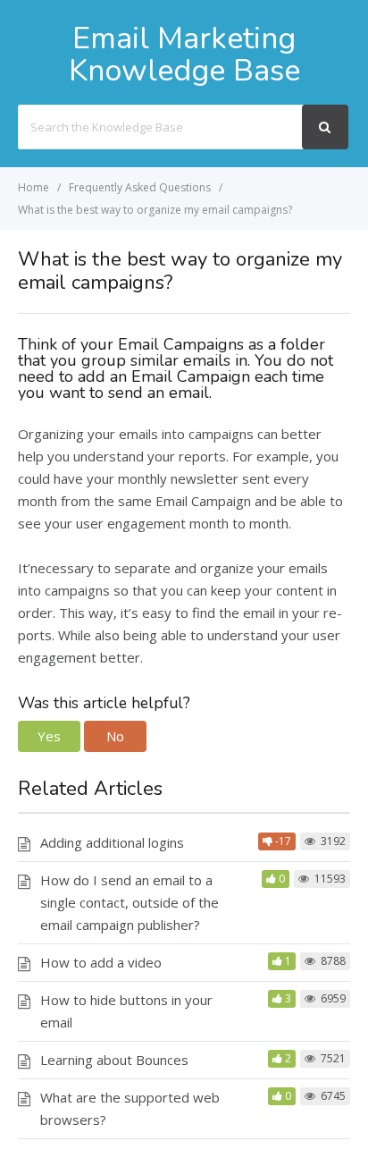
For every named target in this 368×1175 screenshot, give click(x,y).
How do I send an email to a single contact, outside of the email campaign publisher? (129, 902)
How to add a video (101, 962)
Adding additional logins (112, 842)
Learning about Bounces (114, 1060)
